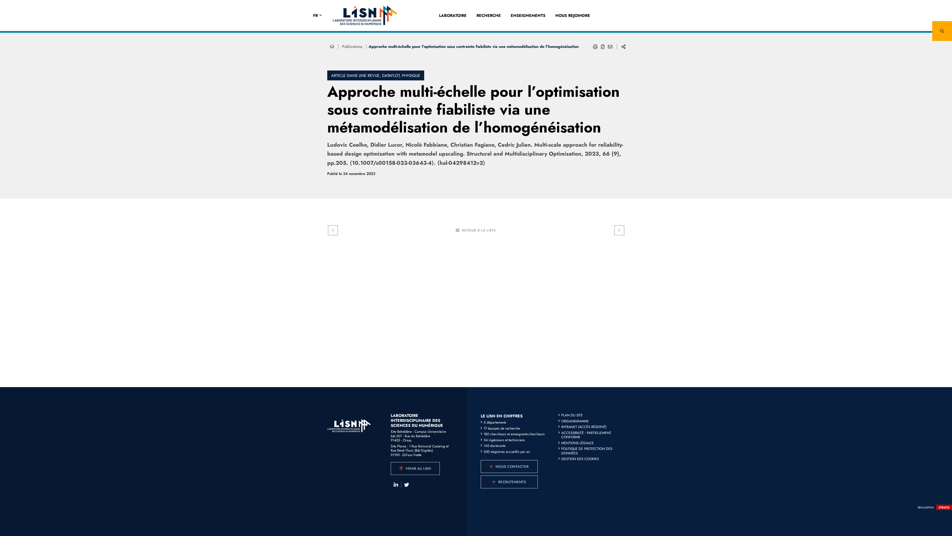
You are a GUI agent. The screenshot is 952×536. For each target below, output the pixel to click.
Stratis (944, 507)
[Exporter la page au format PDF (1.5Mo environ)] (602, 47)
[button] (942, 31)
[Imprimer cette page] (595, 47)
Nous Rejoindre (572, 15)
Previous (333, 230)
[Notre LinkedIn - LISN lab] (396, 485)
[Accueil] (332, 47)
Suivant (619, 230)
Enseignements (528, 15)
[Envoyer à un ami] (610, 47)
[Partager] (623, 47)
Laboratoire (453, 15)
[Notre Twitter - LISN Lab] (406, 485)
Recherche (488, 15)
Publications (352, 46)
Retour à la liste (479, 230)
